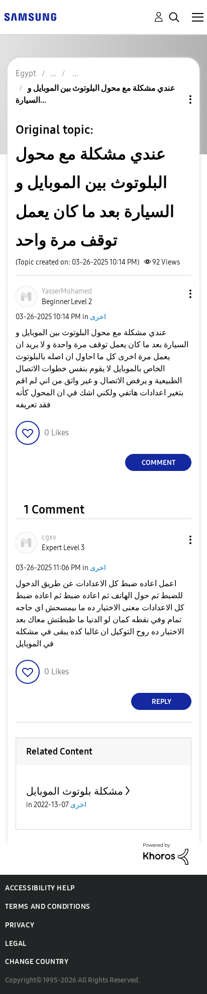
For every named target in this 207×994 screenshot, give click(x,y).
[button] (174, 294)
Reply (161, 701)
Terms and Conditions (47, 906)
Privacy (19, 925)
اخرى (98, 317)
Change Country (36, 961)
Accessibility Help (40, 888)
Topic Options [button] (173, 99)
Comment (158, 462)
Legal (16, 943)
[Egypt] (30, 16)
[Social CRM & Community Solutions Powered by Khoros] (165, 853)
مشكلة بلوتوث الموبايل (74, 791)
